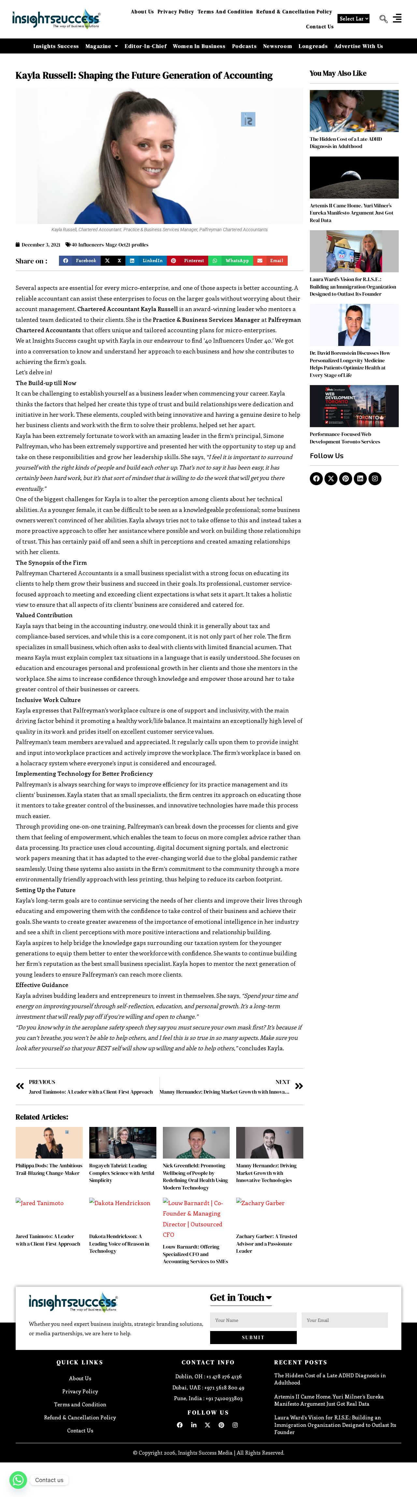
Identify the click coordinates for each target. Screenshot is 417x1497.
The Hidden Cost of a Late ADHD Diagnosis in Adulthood (346, 142)
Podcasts (244, 46)
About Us (142, 11)
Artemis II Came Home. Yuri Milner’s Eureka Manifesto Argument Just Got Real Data (352, 213)
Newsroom (277, 46)
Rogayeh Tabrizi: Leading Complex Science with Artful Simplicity (121, 1173)
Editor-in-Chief (145, 46)
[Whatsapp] (18, 1480)
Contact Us (320, 26)
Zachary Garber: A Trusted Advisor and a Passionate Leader (266, 1243)
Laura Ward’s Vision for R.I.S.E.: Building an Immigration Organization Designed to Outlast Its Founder (353, 286)
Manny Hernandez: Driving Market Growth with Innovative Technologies (266, 1173)
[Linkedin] (360, 478)
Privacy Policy (176, 11)
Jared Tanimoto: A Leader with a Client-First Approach (48, 1240)
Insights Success (56, 46)
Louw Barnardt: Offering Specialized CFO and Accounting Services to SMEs (195, 1254)
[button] (381, 19)
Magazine (98, 46)
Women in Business (199, 46)
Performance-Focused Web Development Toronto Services (345, 437)
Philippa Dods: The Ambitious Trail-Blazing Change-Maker (49, 1169)
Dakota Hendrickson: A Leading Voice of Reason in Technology (119, 1243)
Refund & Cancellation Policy (294, 11)
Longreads (313, 46)
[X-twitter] (331, 478)
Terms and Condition (225, 11)
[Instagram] (374, 478)
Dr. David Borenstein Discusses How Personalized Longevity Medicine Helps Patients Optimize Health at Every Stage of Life (350, 363)
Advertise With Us (359, 46)
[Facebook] (316, 478)
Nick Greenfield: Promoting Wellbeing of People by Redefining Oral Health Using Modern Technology (195, 1176)
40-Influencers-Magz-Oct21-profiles (110, 244)
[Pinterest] (345, 478)
